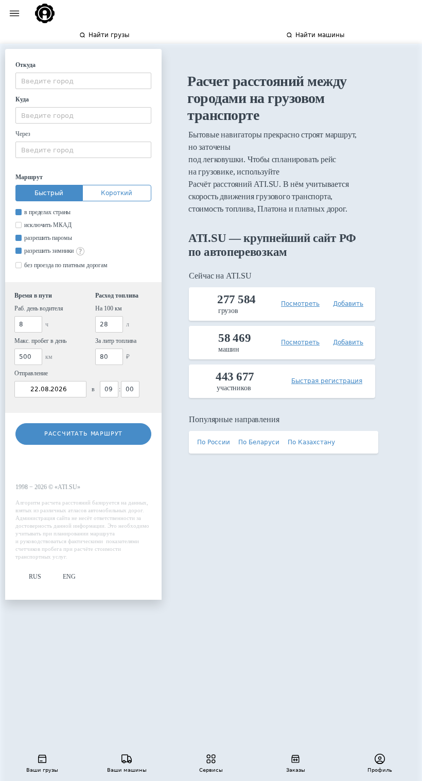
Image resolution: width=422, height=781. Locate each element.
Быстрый (48, 193)
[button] (28, 577)
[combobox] (83, 81)
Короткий (116, 193)
